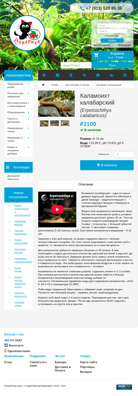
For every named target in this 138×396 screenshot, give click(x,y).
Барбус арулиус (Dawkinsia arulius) (20, 282)
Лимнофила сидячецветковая (21, 260)
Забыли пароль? (102, 45)
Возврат (86, 371)
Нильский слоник (19, 304)
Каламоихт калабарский (108, 85)
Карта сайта (88, 362)
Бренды (60, 362)
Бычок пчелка (18, 269)
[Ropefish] (56, 104)
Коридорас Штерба (20, 251)
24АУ (18, 340)
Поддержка (38, 356)
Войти (112, 40)
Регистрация (124, 45)
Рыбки (55, 85)
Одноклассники (19, 351)
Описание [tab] (85, 184)
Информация (13, 356)
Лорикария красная (20, 223)
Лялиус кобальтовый (21, 241)
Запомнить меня (111, 36)
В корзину (108, 165)
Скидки (85, 356)
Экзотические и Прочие (77, 85)
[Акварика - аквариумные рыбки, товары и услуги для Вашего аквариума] (29, 27)
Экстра (60, 356)
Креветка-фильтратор (21, 295)
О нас (8, 362)
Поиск (112, 65)
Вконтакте (16, 345)
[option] (44, 123)
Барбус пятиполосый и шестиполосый (21, 210)
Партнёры (87, 367)
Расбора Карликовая (21, 232)
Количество (103, 154)
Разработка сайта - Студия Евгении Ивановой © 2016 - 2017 (35, 386)
